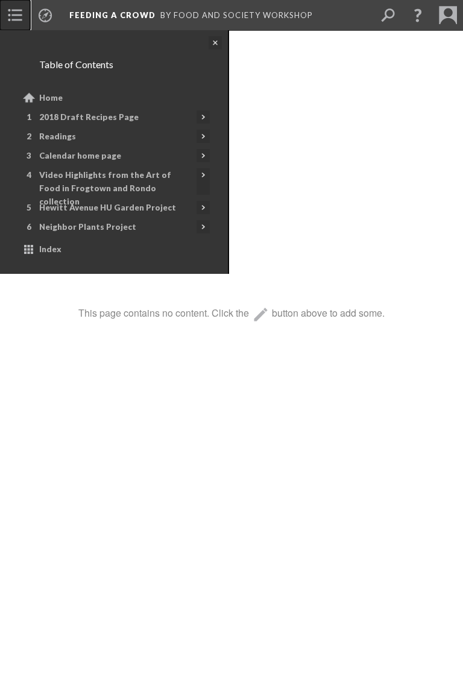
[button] (418, 15)
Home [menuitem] (51, 98)
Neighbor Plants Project (87, 227)
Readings (57, 136)
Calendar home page (80, 155)
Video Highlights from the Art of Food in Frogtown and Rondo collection (105, 188)
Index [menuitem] (50, 249)
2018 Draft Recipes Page (89, 117)
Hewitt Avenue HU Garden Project (107, 207)
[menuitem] (15, 15)
